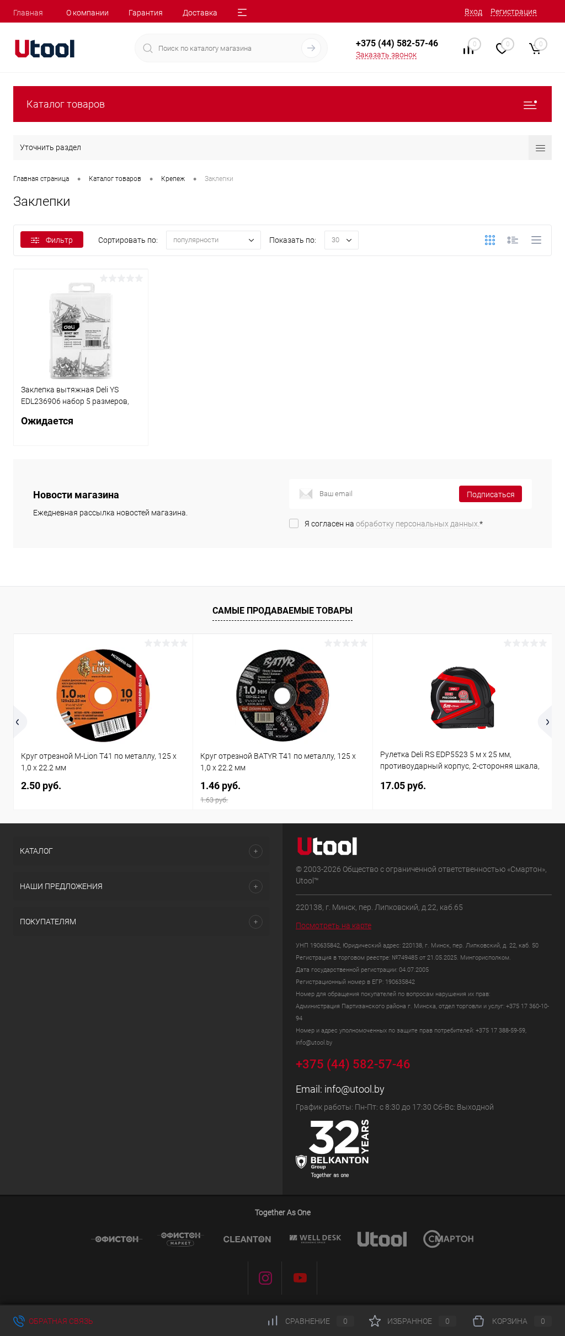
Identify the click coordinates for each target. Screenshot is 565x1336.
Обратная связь (60, 1321)
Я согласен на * (394, 523)
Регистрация (514, 11)
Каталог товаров (65, 104)
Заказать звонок (386, 54)
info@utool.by (354, 1089)
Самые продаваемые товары (282, 610)
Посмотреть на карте (333, 925)
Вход (473, 11)
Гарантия (146, 12)
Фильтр (59, 240)
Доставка (200, 12)
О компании (87, 12)
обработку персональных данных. (417, 523)
